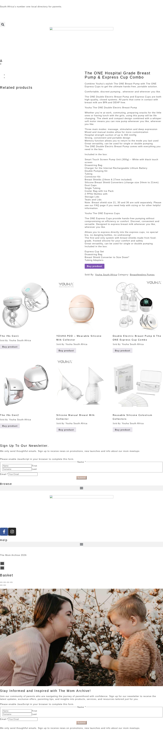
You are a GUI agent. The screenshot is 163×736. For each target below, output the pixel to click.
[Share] (4, 582)
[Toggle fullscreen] (8, 582)
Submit (81, 477)
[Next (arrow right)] (4, 585)
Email (4, 474)
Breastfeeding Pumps (142, 274)
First (34, 465)
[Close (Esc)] (1, 582)
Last (34, 469)
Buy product (94, 266)
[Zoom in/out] (11, 582)
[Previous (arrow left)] (1, 585)
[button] (2, 24)
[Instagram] (12, 532)
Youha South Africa (106, 274)
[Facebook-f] (4, 532)
